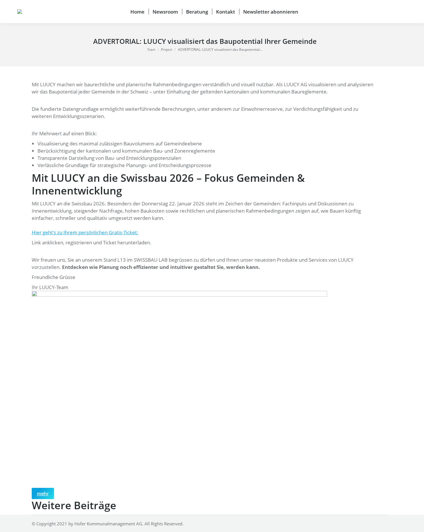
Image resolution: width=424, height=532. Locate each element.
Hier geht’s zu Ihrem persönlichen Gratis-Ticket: (85, 232)
